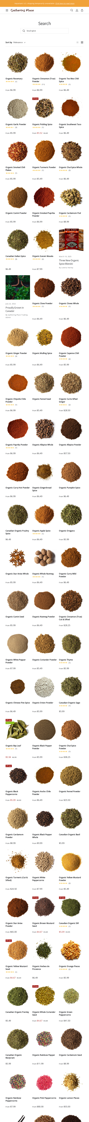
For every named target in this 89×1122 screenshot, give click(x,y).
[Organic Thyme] (71, 644)
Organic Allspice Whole (42, 444)
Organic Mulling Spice (42, 353)
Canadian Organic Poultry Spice (17, 532)
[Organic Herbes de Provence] (44, 950)
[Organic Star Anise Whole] (18, 557)
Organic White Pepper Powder (16, 661)
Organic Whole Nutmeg (43, 573)
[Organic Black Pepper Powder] (44, 730)
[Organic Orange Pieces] (71, 950)
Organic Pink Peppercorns (44, 1098)
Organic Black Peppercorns (12, 792)
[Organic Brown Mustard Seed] (44, 907)
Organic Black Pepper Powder (42, 747)
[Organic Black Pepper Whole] (44, 818)
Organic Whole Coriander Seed (43, 1013)
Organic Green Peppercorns (65, 1013)
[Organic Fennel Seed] (44, 383)
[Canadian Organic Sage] (71, 687)
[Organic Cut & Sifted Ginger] (71, 383)
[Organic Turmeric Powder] (44, 151)
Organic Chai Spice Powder (67, 747)
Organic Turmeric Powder (44, 167)
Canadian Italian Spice (16, 256)
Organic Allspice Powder (70, 444)
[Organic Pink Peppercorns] (44, 1082)
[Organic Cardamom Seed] (71, 1039)
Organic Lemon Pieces (69, 1098)
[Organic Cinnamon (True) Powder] (44, 62)
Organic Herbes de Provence (40, 967)
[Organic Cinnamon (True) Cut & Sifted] (71, 601)
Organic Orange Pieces (69, 966)
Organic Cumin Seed (15, 616)
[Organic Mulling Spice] (44, 337)
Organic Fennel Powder (69, 791)
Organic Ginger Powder (16, 353)
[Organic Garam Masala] (44, 240)
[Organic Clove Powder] (44, 287)
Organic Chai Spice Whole (70, 167)
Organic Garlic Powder (16, 124)
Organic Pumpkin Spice (69, 487)
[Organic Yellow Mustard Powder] (71, 861)
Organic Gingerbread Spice (42, 489)
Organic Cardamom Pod (70, 213)
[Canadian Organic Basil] (71, 818)
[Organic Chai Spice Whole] (71, 151)
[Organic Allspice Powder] (71, 429)
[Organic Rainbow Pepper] (44, 1039)
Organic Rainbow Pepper (43, 1055)
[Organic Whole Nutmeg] (44, 557)
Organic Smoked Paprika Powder (43, 214)
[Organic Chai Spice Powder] (71, 730)
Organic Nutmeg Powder (43, 616)
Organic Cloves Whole (69, 303)
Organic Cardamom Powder (14, 836)
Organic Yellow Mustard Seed (16, 967)
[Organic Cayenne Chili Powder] (71, 337)
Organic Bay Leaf (13, 745)
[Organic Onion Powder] (44, 687)
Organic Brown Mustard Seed (43, 924)
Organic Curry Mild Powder (67, 575)
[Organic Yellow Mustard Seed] (18, 950)
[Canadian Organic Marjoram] (18, 1039)
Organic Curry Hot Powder (18, 487)
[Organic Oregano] (71, 515)
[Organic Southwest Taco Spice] (71, 108)
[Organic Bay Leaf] (18, 730)
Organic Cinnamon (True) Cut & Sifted (70, 618)
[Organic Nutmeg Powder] (44, 601)
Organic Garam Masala (42, 256)
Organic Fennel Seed (41, 399)
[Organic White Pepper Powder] (18, 644)
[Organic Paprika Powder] (18, 429)
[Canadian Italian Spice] (18, 240)
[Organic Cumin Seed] (18, 601)
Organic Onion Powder (42, 702)
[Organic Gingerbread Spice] (44, 472)
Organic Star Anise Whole (17, 573)
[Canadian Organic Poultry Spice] (18, 515)
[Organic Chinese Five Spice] (18, 687)
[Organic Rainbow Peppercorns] (18, 1082)
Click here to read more (64, 3)
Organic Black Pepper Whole (42, 836)
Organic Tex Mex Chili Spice (69, 80)
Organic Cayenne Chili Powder (69, 354)
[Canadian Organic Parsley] (18, 996)
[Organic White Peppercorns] (44, 861)
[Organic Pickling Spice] (44, 108)
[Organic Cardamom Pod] (71, 197)
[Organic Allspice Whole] (44, 429)
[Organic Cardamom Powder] (18, 818)
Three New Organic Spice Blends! (69, 262)
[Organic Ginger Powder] (18, 337)
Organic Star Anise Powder (14, 924)
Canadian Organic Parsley (17, 1012)
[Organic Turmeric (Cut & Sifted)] (18, 861)
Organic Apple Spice (41, 530)
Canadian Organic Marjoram (14, 1056)
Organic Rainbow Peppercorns (13, 1099)
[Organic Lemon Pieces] (71, 1082)
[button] (82, 10)
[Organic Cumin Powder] (18, 197)
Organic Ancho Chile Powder (41, 792)
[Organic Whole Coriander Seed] (44, 996)
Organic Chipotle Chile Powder (16, 400)
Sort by (9, 42)
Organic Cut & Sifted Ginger (68, 400)
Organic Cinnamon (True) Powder (43, 80)
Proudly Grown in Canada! (15, 309)
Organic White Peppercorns (38, 879)
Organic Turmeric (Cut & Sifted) (17, 879)
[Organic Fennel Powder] (71, 775)
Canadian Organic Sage (69, 702)
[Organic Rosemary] (18, 62)
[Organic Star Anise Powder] (18, 907)
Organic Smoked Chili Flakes (15, 168)
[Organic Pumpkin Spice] (71, 472)
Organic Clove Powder (42, 303)
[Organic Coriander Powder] (44, 644)
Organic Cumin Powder (16, 213)
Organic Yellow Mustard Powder (70, 879)
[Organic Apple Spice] (44, 515)
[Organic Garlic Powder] (18, 108)
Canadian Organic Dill (69, 923)
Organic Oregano (67, 530)
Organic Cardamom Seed (70, 1055)
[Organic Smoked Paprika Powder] (44, 197)
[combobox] (44, 30)
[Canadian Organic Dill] (71, 907)
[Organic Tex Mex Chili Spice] (71, 62)
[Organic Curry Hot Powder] (18, 472)
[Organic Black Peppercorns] (18, 775)
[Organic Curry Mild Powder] (71, 557)
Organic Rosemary (14, 78)
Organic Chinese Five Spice (18, 702)
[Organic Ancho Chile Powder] (44, 775)
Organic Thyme (66, 659)
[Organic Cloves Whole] (71, 287)
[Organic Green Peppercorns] (71, 996)
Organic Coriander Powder (44, 659)
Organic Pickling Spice (42, 124)
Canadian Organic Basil (69, 834)
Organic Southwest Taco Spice (70, 125)
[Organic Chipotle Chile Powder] (18, 383)
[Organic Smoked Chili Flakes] (18, 151)
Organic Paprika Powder (17, 444)
